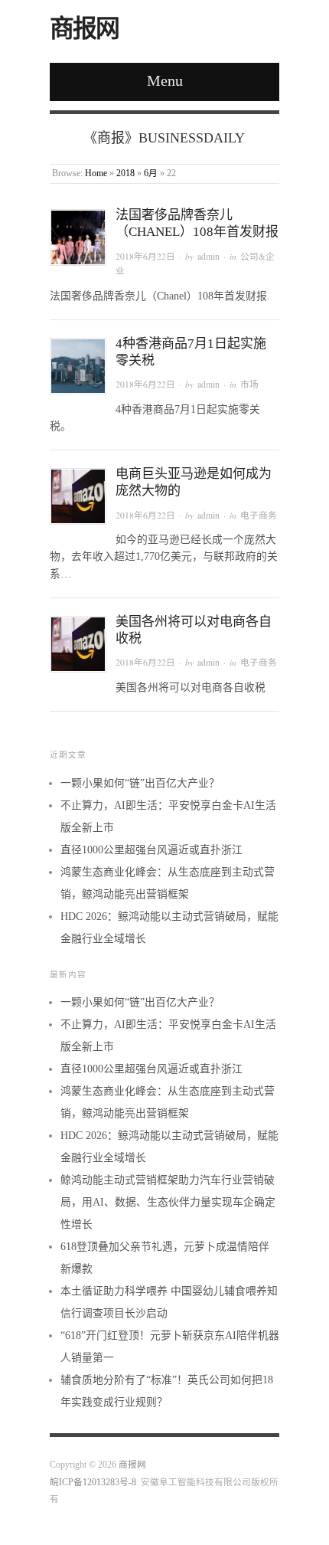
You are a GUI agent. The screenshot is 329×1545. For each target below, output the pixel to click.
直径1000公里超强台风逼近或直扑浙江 (151, 850)
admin (208, 256)
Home (96, 173)
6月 (151, 173)
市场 (249, 384)
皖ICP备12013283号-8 (93, 1483)
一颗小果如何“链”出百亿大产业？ (140, 783)
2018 (125, 173)
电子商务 (258, 515)
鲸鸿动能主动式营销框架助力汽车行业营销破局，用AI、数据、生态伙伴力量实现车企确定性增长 (167, 1202)
